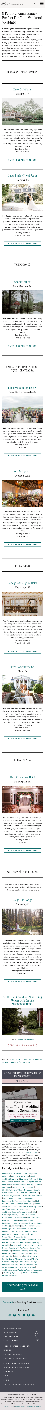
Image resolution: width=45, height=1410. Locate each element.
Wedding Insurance (10, 1267)
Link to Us (8, 1372)
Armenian (18, 1173)
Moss (35, 1231)
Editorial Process (12, 1354)
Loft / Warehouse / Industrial (24, 1229)
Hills (34, 1212)
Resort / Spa (33, 1251)
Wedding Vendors (9, 1270)
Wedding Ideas (10, 1332)
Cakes (38, 1184)
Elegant (11, 1198)
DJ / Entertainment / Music (30, 1196)
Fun (31, 1204)
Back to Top (37, 1332)
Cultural (24, 1193)
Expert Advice (29, 1201)
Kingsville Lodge (22, 900)
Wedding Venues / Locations (30, 1270)
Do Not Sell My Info (34, 1406)
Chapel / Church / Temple (23, 1187)
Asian (35, 1173)
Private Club (16, 1245)
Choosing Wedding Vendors (17, 1346)
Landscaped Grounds (27, 1223)
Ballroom (6, 1176)
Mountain (6, 1234)
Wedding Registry (27, 1267)
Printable (6, 1245)
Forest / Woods (21, 1204)
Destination (34, 1193)
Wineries (25, 1273)
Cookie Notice (20, 1406)
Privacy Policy (9, 1406)
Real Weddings (10, 1336)
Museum (16, 1234)
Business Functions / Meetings (21, 1184)
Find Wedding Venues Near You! (22, 1287)
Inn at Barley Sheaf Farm (22, 175)
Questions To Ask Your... (18, 1248)
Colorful (37, 1190)
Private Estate (28, 1245)
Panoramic (31, 1240)
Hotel (23, 1218)
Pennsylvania (24, 1062)
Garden (37, 1204)
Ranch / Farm (35, 1248)
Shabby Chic (7, 1256)
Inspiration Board (26, 1220)
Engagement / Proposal (12, 1201)
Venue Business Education (16, 1364)
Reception (6, 1251)
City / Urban (17, 1190)
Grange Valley (22, 282)
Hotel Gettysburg (22, 471)
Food (12, 1204)
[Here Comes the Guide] (12, 4)
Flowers (5, 1204)
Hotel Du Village (23, 89)
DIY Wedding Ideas (10, 1196)
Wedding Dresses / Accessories (24, 1264)
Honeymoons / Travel (11, 1218)
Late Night (15, 1226)
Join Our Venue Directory (16, 1368)
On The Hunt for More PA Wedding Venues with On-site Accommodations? (22, 1000)
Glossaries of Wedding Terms (30, 1207)
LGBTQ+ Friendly (27, 1226)
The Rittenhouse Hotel (22, 777)
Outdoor (22, 1240)
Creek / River (13, 1193)
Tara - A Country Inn (22, 667)
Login (6, 1380)
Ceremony (6, 1187)
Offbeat (17, 1237)
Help (5, 1376)
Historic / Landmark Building (22, 1215)
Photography (33, 1242)
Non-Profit (35, 1234)
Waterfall (6, 1264)
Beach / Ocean (23, 1176)
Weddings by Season (12, 1273)
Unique (13, 1262)
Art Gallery (27, 1173)
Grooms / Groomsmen (21, 1212)
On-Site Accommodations (23, 1059)
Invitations (6, 1223)
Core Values (32, 1152)
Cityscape (28, 1190)
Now (22, 1081)
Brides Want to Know (16, 1182)
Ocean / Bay (7, 1237)
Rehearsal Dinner (19, 1251)
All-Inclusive (7, 1173)
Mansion (19, 1231)
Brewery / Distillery (28, 1179)
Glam (14, 1207)
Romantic (25, 1253)
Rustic (33, 1253)
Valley (27, 1262)
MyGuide (7, 1350)
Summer (27, 1259)
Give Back (6, 1207)
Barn (13, 1176)
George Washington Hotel (22, 583)
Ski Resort (18, 1256)
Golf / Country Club (10, 1209)
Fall (37, 1201)
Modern (28, 1231)
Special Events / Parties (12, 1259)
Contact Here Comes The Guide (18, 1384)
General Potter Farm (25, 1040)
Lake (15, 1223)
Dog (4, 1198)
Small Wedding (30, 1256)
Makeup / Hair (8, 1231)
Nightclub (25, 1234)
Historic (5, 1215)
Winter (14, 1275)
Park (39, 1240)
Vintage (34, 1262)
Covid (4, 1193)
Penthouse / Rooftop (18, 1242)
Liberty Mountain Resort (22, 388)
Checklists (6, 1190)
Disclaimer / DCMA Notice (15, 1358)
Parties (5, 1242)
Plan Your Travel (12, 1340)
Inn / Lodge (13, 1220)
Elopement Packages (24, 1198)
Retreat (16, 1253)
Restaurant (7, 1253)
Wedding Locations (12, 1328)
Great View (24, 1209)
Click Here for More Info (22, 160)
